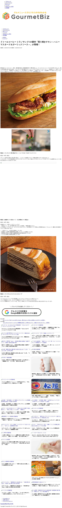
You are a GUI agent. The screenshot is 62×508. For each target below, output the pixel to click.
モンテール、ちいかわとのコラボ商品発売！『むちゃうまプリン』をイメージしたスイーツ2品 (15, 329)
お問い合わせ (6, 499)
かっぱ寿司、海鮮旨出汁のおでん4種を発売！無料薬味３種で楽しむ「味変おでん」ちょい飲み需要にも (46, 494)
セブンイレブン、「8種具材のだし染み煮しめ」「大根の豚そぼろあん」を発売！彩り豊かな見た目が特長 (15, 486)
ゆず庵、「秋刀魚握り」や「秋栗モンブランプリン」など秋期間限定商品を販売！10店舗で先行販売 (16, 404)
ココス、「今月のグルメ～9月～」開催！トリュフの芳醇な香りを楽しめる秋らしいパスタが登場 (46, 429)
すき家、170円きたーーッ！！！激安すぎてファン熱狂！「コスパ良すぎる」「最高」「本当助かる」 (46, 352)
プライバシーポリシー (8, 501)
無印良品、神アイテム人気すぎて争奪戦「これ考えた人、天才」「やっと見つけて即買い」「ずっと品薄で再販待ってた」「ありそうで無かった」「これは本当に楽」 (46, 457)
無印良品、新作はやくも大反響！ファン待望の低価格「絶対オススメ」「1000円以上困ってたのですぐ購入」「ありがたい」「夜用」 (46, 375)
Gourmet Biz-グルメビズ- (6, 503)
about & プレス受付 (9, 6)
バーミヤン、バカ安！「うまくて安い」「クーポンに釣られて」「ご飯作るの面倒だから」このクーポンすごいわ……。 (16, 493)
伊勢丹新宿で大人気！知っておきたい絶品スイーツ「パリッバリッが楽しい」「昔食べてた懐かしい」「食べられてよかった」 (46, 485)
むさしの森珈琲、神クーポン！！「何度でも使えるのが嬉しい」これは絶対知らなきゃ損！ (16, 464)
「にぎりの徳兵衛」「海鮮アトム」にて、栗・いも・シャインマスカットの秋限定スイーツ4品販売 (46, 345)
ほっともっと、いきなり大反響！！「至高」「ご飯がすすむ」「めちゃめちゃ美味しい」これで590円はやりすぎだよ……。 (45, 411)
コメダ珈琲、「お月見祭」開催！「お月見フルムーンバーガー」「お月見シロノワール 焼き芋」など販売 (46, 404)
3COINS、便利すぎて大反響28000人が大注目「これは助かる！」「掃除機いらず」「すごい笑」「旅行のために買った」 (16, 360)
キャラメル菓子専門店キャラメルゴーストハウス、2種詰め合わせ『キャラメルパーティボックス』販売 (15, 337)
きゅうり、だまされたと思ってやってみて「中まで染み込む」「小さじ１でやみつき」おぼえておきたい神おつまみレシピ (45, 436)
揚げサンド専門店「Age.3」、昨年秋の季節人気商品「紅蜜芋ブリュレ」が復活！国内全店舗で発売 (15, 345)
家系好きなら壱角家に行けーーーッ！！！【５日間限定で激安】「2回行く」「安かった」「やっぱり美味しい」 (16, 419)
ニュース (7, 5)
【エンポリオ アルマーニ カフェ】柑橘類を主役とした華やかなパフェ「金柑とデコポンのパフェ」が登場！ (26, 322)
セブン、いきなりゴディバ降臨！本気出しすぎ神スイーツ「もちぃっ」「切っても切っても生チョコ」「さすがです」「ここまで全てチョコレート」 (46, 337)
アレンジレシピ (8, 2)
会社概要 (7, 7)
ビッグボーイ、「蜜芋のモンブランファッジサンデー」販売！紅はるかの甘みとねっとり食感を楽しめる (46, 421)
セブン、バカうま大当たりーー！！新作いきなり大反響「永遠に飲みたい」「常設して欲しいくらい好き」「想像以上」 (16, 412)
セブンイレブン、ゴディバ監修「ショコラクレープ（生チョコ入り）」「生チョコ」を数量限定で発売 (16, 429)
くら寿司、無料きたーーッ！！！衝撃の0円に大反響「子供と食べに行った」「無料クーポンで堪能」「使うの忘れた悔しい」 (15, 436)
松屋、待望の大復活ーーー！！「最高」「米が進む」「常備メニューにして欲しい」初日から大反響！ (46, 396)
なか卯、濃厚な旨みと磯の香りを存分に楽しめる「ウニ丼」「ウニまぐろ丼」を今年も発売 (16, 354)
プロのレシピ (8, 1)
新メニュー (7, 4)
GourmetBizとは (6, 498)
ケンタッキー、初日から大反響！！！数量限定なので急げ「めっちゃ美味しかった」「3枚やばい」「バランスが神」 (46, 328)
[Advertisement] (22, 24)
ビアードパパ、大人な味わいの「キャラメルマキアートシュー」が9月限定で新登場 (46, 478)
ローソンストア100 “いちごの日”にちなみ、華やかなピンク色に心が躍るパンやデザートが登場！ (24, 320)
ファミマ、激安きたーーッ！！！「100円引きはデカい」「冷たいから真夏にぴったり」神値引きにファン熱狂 (15, 382)
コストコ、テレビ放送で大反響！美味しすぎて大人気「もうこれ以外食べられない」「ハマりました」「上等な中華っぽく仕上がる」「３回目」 (16, 443)
